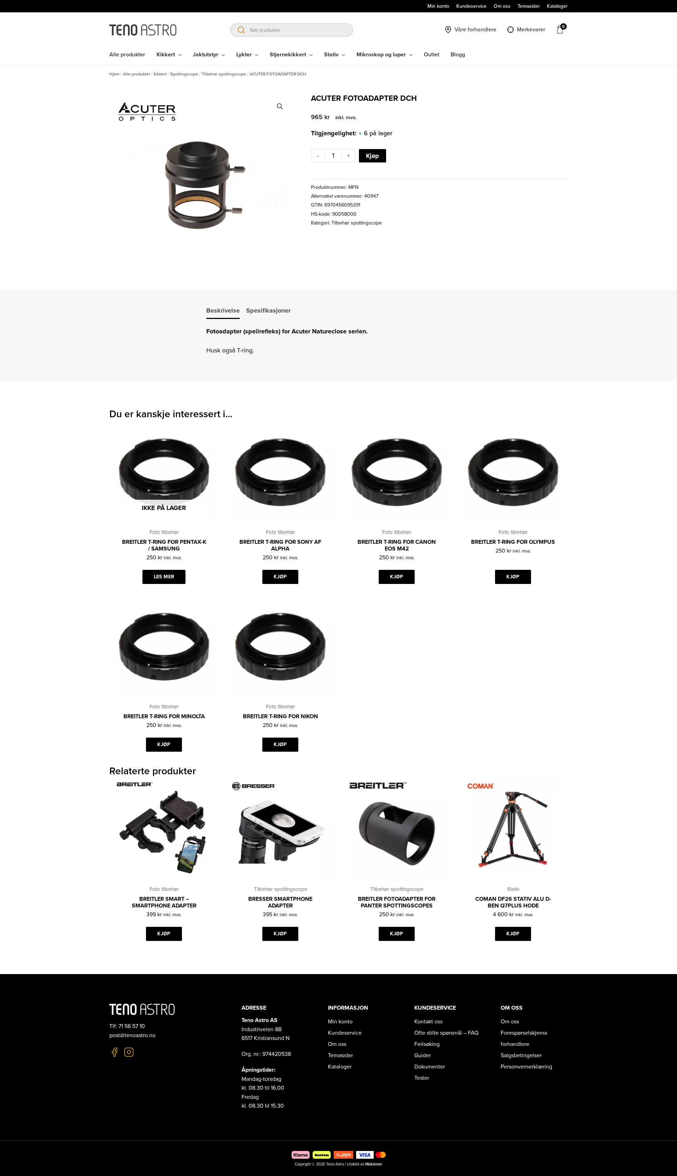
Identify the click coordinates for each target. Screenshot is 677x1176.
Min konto (340, 1021)
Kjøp (372, 156)
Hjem (114, 74)
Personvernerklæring (526, 1066)
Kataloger (340, 1066)
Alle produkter (136, 74)
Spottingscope (184, 74)
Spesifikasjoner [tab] (268, 310)
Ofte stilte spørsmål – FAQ (446, 1032)
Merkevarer (531, 29)
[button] (280, 106)
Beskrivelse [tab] (223, 310)
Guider (422, 1055)
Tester (421, 1078)
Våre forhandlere (475, 29)
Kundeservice (345, 1032)
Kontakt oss (428, 1021)
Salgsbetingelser (521, 1055)
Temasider (340, 1055)
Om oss (337, 1044)
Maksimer (373, 1164)
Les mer (164, 577)
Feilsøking (427, 1044)
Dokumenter (429, 1066)
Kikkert (160, 74)
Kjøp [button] (280, 577)
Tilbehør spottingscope (224, 74)
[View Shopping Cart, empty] (560, 29)
